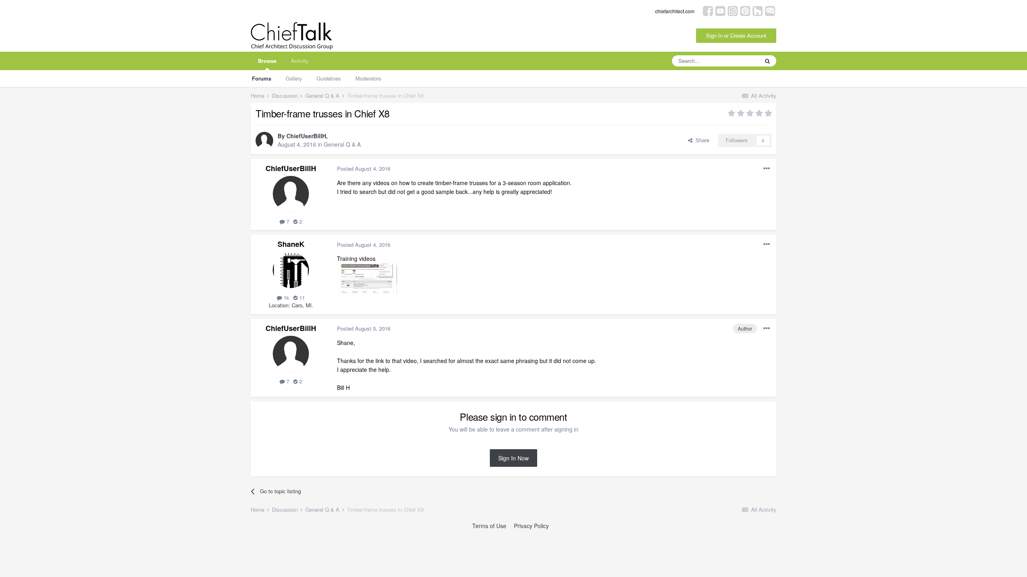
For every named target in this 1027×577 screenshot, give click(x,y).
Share (700, 140)
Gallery (294, 78)
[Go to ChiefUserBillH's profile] (264, 140)
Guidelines (329, 78)
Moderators (368, 78)
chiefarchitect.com (674, 11)
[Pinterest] (745, 10)
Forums (261, 78)
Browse (267, 61)
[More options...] (766, 169)
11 (301, 297)
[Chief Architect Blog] (770, 10)
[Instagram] (733, 10)
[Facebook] (708, 10)
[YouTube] (720, 10)
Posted (363, 168)
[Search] (767, 61)
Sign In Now (513, 458)
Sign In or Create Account (736, 35)
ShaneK (291, 244)
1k (285, 297)
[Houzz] (758, 10)
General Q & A (342, 144)
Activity (300, 61)
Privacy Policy (531, 526)
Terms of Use (489, 526)
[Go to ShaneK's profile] (291, 270)
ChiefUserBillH (306, 136)
